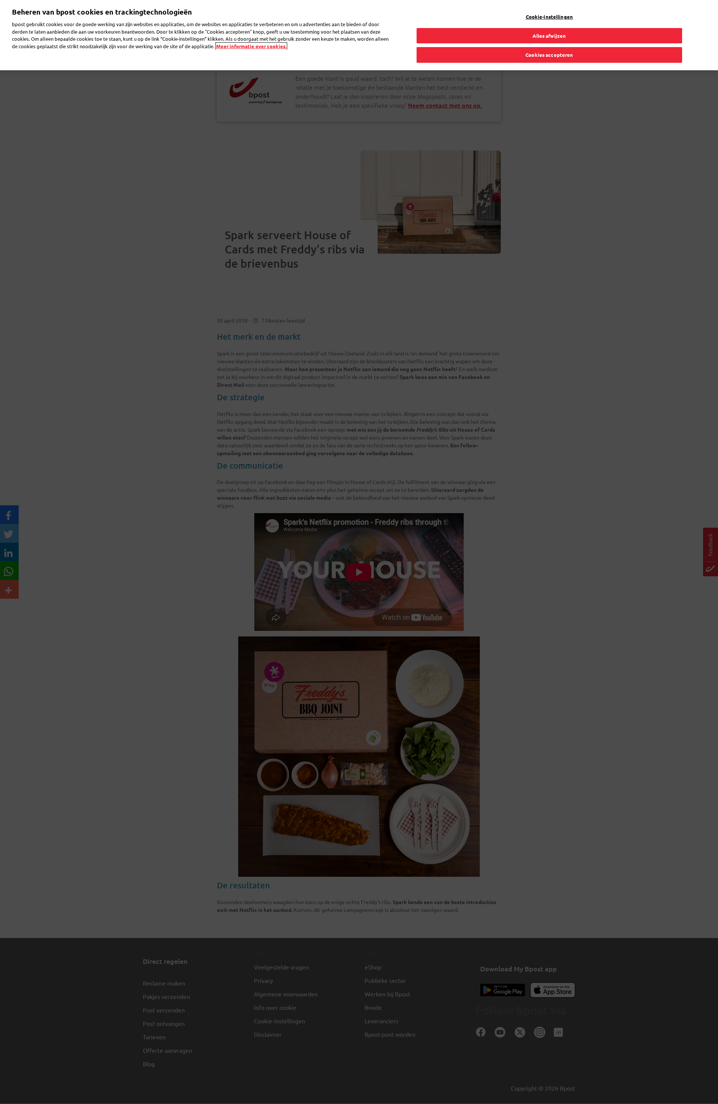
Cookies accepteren (549, 55)
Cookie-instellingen (549, 16)
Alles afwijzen (549, 36)
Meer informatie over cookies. (251, 46)
